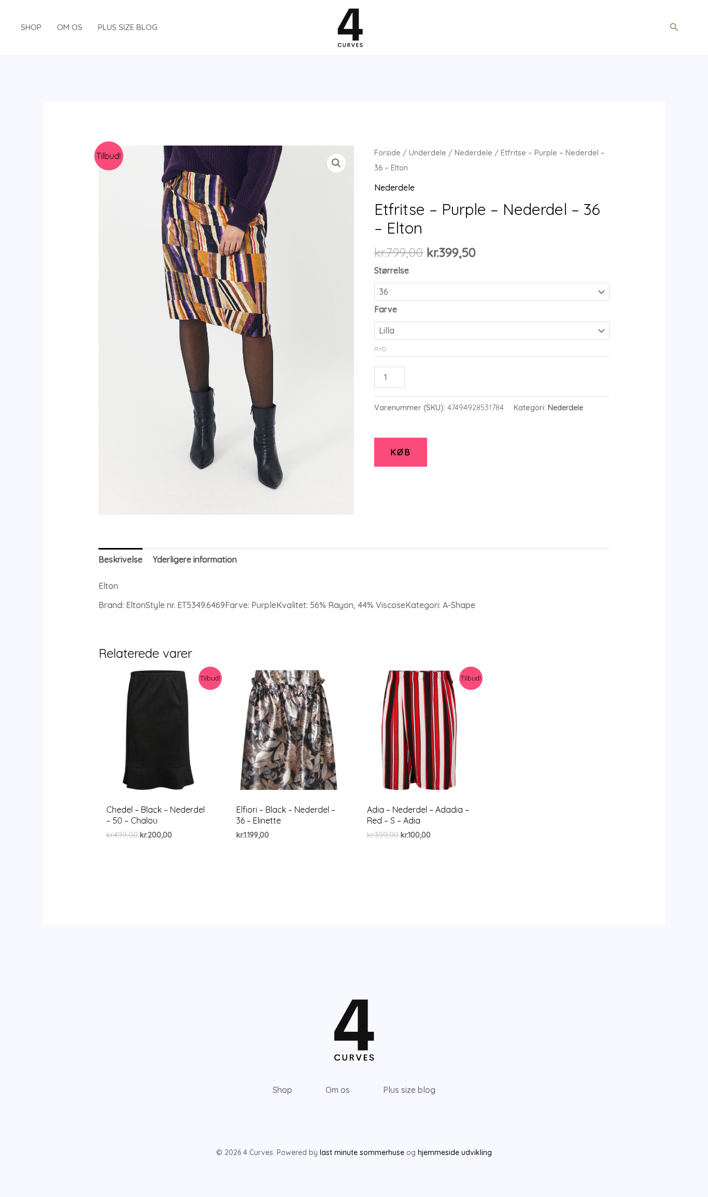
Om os (69, 27)
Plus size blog (128, 27)
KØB (400, 452)
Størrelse (391, 270)
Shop (31, 27)
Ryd (380, 349)
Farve (385, 309)
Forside (387, 152)
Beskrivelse (120, 559)
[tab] (120, 559)
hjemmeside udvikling (455, 1152)
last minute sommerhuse (362, 1152)
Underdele (427, 152)
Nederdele (473, 152)
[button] (674, 27)
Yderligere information (195, 559)
